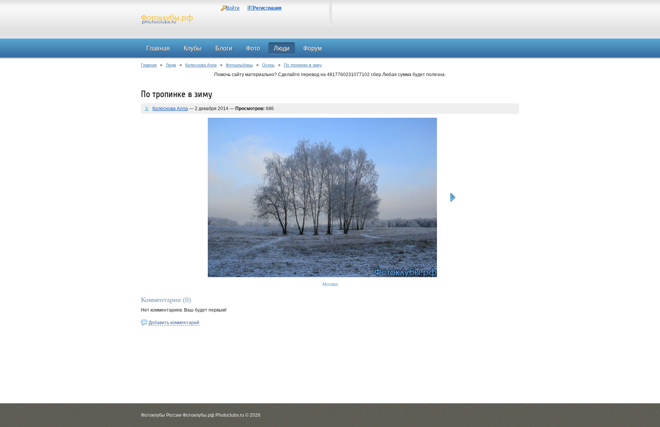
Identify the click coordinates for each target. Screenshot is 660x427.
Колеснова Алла (201, 65)
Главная (149, 65)
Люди (171, 65)
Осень (268, 65)
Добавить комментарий (174, 322)
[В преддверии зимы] (452, 198)
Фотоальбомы (239, 65)
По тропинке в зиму (303, 65)
